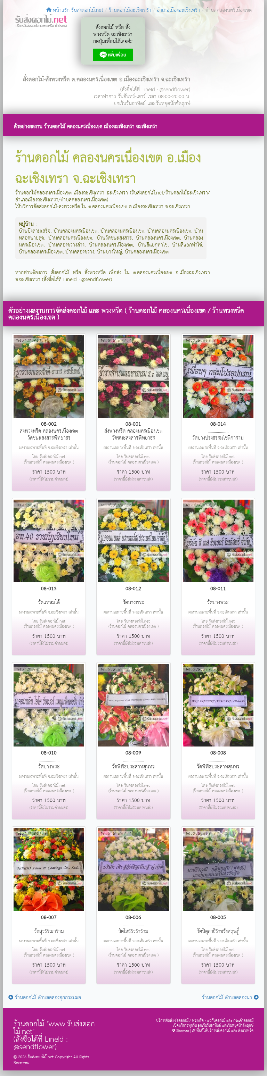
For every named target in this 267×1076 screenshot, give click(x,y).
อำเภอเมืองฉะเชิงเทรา (178, 10)
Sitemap (182, 1030)
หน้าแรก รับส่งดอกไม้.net (77, 10)
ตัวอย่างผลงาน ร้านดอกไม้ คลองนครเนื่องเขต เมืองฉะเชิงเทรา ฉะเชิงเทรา (85, 126)
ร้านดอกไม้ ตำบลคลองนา (228, 997)
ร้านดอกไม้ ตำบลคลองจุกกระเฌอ (47, 997)
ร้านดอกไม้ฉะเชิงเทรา (130, 10)
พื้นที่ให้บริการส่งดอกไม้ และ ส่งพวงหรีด (224, 1030)
